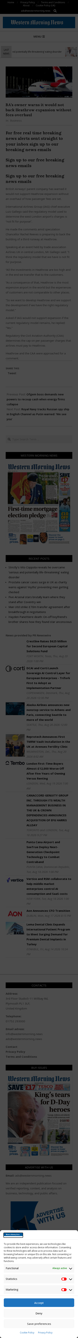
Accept (39, 1303)
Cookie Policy (27, 1332)
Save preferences (39, 1324)
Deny (39, 1313)
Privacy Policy (45, 1332)
